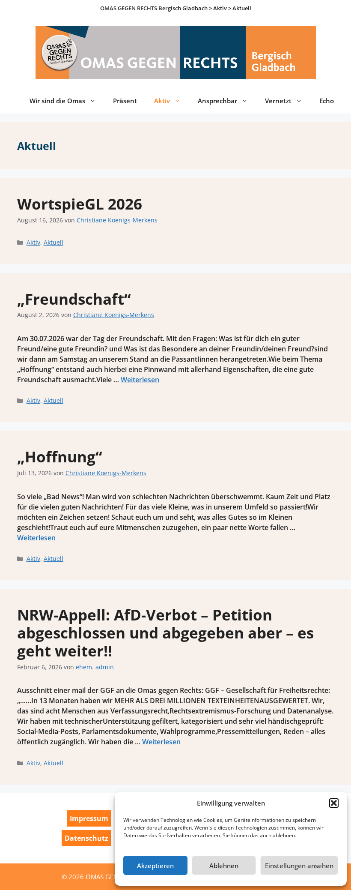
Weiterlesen (140, 379)
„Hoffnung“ (59, 456)
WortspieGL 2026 (79, 204)
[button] (334, 803)
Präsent (125, 100)
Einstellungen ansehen (299, 865)
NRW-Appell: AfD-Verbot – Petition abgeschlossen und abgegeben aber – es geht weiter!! (165, 633)
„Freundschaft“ (74, 299)
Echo (326, 100)
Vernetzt (278, 100)
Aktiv (162, 100)
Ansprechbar (217, 100)
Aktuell (53, 242)
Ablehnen (223, 865)
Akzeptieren (155, 865)
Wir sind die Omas (57, 100)
